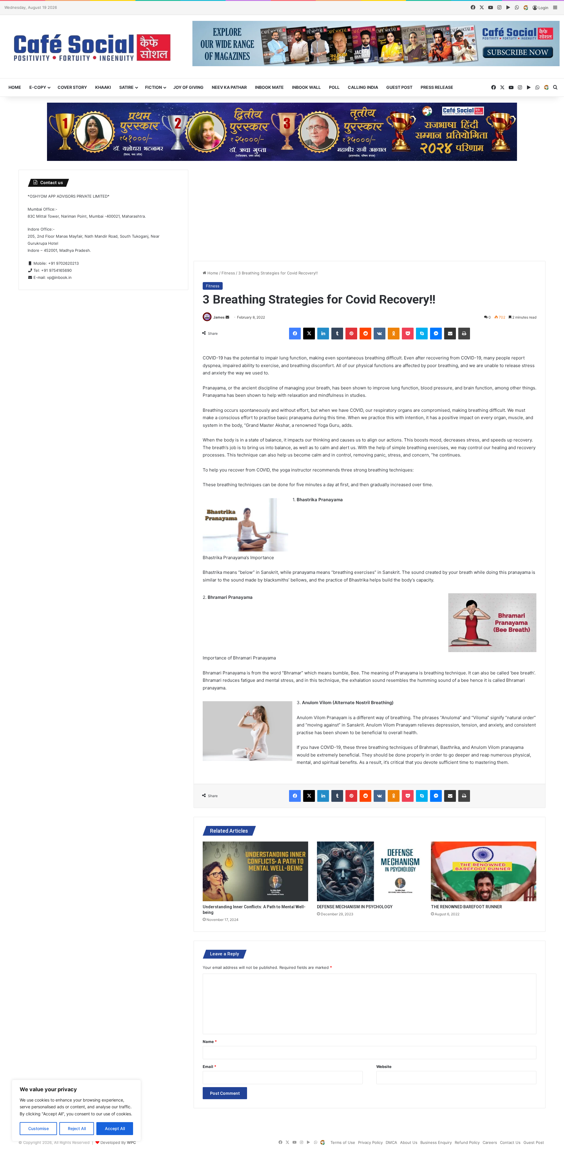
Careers (490, 1142)
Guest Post (399, 87)
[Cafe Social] (94, 46)
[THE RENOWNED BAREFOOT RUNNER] (483, 871)
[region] (76, 1110)
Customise (38, 1128)
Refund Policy (467, 1142)
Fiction (153, 87)
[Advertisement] (369, 211)
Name (210, 1041)
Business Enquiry (436, 1142)
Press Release (437, 87)
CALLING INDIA (363, 87)
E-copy (37, 87)
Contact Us (510, 1142)
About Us (408, 1142)
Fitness (228, 273)
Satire (126, 87)
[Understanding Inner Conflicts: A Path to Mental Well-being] (255, 871)
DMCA (391, 1142)
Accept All (115, 1128)
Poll (334, 87)
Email (209, 1066)
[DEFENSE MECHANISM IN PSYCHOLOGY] (369, 871)
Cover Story (72, 87)
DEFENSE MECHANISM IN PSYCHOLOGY (354, 906)
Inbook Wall (306, 87)
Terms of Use (342, 1142)
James (219, 317)
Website (384, 1066)
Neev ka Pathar (229, 87)
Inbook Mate (269, 87)
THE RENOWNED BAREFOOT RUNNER (466, 906)
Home (15, 87)
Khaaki (103, 87)
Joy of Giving (188, 87)
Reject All (77, 1128)
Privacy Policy (370, 1142)
